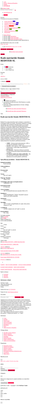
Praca (5, 326)
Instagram (6, 277)
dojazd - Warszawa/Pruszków (10, 3)
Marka (2, 216)
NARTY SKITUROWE (6, 269)
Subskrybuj (17, 297)
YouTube (6, 275)
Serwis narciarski (8, 322)
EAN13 (2, 220)
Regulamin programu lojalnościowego (13, 351)
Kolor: (2, 64)
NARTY (3, 264)
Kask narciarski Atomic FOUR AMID (10, 250)
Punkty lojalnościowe (9, 339)
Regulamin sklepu (8, 345)
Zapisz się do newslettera (9, 340)
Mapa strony (6, 353)
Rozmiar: (3, 72)
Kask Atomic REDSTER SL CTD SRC (10, 257)
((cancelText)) (4, 370)
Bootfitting (6, 325)
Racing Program (7, 338)
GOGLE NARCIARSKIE (24, 264)
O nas (5, 318)
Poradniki (6, 336)
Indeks (2, 219)
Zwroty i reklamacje (8, 335)
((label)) (2, 368)
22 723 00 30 (12, 289)
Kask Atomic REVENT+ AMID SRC (10, 244)
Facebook (6, 274)
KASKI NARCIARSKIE (7, 267)
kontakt (5, 4)
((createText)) (11, 370)
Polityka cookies (7, 348)
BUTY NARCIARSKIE (11, 264)
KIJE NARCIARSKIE (19, 267)
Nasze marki (6, 321)
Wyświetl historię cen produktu (8, 86)
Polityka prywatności (8, 347)
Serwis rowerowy (8, 323)
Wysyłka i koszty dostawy (10, 332)
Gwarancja (6, 352)
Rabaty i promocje (8, 349)
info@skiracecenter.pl (13, 292)
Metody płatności (8, 334)
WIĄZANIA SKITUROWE (20, 269)
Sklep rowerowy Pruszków (10, 327)
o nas (5, 1)
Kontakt (5, 319)
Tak (22, 297)
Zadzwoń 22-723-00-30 (6, 97)
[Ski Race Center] (5, 8)
